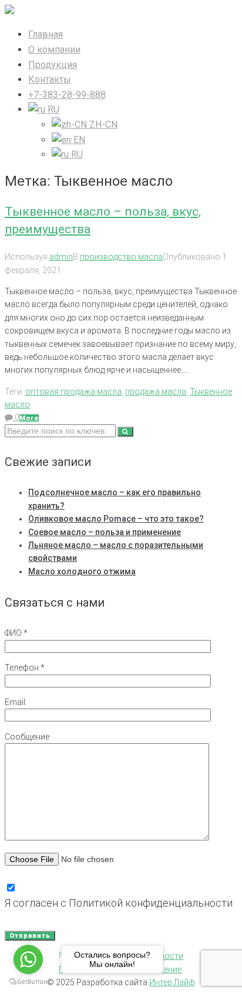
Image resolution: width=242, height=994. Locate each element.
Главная (45, 34)
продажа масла (155, 391)
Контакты (49, 79)
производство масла (121, 256)
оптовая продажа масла (73, 391)
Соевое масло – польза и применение (104, 532)
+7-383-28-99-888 (67, 94)
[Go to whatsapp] (28, 959)
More (29, 418)
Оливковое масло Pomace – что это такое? (116, 518)
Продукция (52, 64)
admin (61, 256)
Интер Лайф (172, 982)
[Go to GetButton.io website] (28, 982)
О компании (54, 49)
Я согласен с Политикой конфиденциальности (119, 903)
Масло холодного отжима (82, 571)
